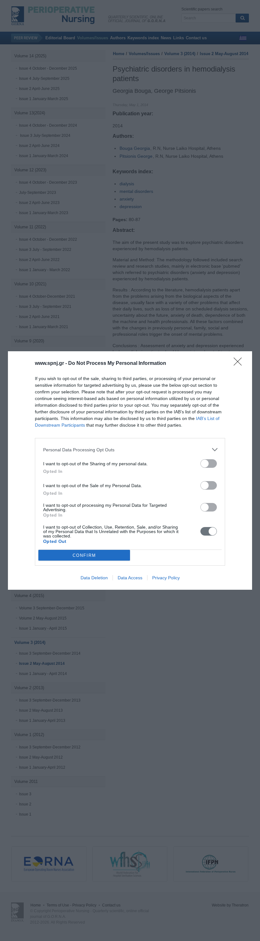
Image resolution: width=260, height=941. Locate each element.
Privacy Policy (166, 577)
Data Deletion (94, 577)
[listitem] (130, 449)
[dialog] (130, 470)
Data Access (130, 577)
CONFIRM (84, 555)
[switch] (208, 463)
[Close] (240, 364)
